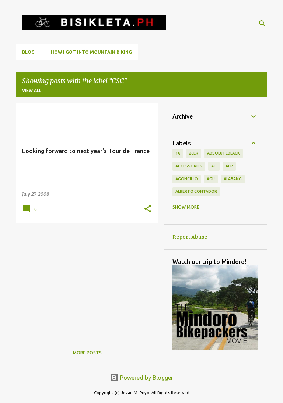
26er (193, 153)
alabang (233, 179)
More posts (87, 352)
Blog (28, 52)
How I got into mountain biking (91, 52)
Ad (214, 166)
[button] (147, 209)
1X (177, 153)
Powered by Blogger (146, 377)
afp (229, 166)
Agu (211, 179)
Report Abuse (189, 237)
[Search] (262, 23)
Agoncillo (186, 179)
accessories (188, 166)
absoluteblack (223, 153)
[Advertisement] (84, 280)
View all (31, 90)
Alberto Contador (196, 191)
